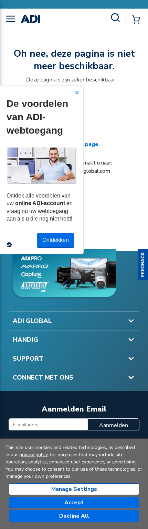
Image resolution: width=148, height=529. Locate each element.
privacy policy (33, 454)
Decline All (74, 516)
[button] (143, 264)
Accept (74, 502)
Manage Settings (74, 489)
